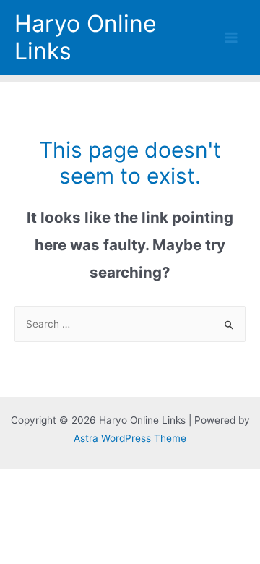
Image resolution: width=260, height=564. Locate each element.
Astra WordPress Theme (130, 438)
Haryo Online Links (85, 37)
